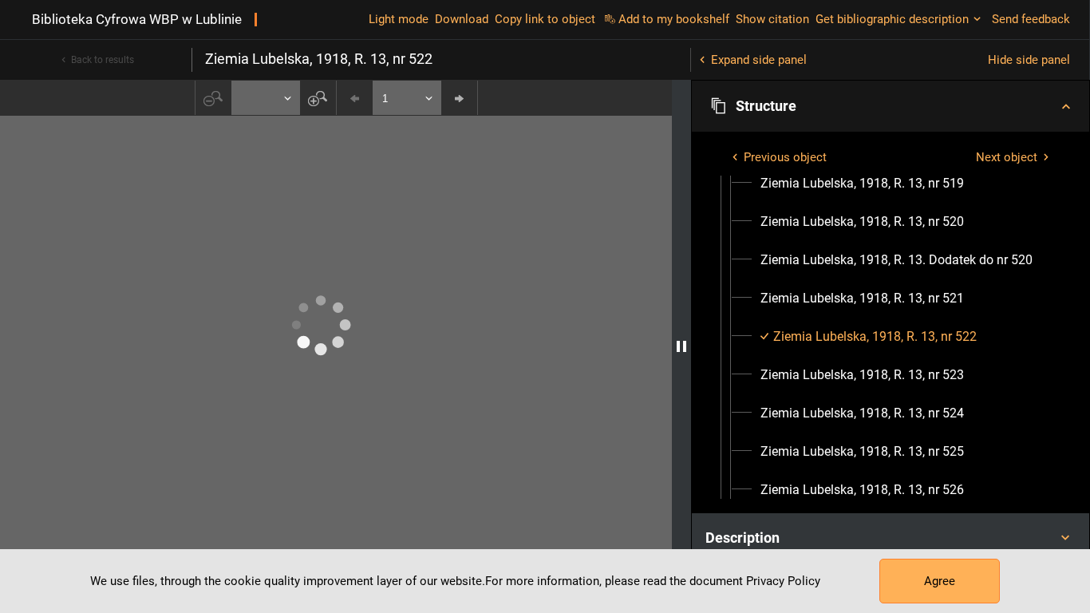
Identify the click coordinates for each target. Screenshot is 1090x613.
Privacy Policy (783, 581)
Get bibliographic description (892, 19)
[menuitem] (862, 184)
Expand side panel (759, 60)
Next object (1006, 157)
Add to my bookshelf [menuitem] (673, 19)
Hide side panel (1029, 60)
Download (461, 19)
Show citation (772, 19)
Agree (939, 581)
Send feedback (1031, 19)
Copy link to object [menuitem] (545, 19)
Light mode (398, 19)
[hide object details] (681, 346)
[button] (890, 106)
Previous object (785, 157)
